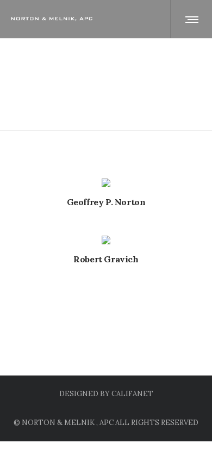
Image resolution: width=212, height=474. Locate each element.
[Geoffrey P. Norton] (106, 182)
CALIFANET (132, 393)
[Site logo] (51, 19)
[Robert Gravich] (106, 240)
